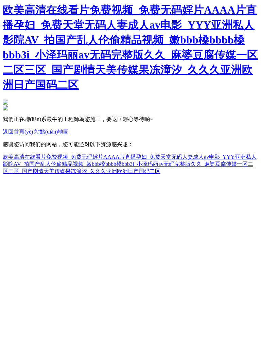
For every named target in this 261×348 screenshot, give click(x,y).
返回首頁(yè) (18, 132)
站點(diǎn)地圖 (51, 132)
